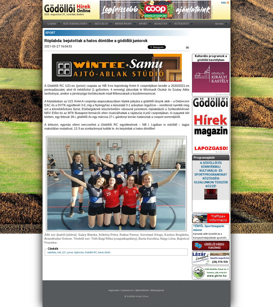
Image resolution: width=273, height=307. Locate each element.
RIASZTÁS (161, 23)
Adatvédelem (142, 290)
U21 (64, 252)
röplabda (51, 252)
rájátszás (79, 252)
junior (70, 252)
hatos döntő (104, 252)
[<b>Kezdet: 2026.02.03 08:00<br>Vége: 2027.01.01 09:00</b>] (211, 194)
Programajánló (204, 157)
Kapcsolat (114, 290)
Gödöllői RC (91, 252)
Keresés (219, 23)
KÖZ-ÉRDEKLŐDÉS (75, 23)
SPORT (143, 23)
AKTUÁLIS (101, 23)
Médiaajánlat (157, 290)
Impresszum (127, 290)
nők (59, 252)
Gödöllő (52, 23)
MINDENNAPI (123, 23)
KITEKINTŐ (182, 23)
